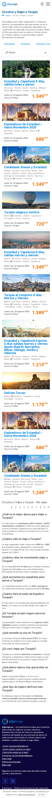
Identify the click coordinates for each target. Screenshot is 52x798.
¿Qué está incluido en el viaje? (15, 752)
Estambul (25, 44)
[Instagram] (13, 781)
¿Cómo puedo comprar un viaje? (16, 749)
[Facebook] (5, 781)
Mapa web (6, 765)
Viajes (7, 15)
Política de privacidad (11, 762)
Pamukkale (9, 44)
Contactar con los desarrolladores (17, 755)
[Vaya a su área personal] (41, 4)
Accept (41, 795)
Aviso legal (6, 758)
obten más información (26, 795)
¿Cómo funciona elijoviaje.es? (15, 746)
